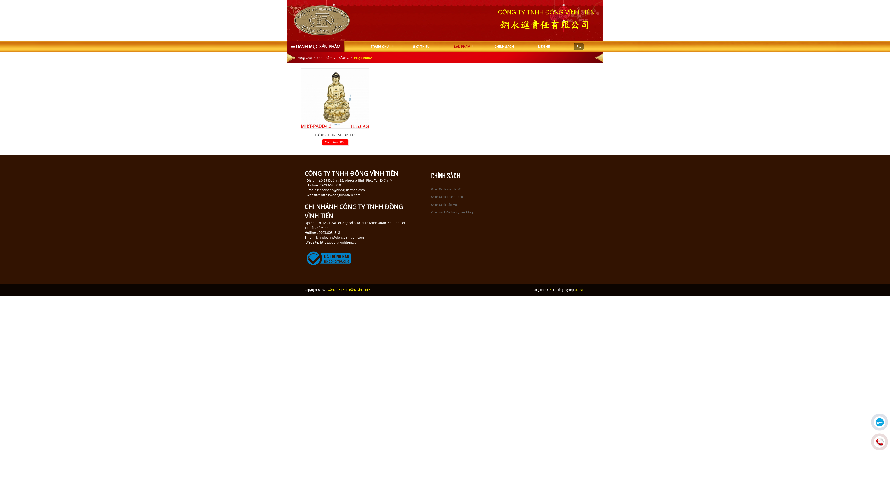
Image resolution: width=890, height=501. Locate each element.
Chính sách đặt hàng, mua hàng (452, 212)
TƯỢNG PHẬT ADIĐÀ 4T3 (335, 134)
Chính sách (504, 46)
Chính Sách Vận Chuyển (446, 189)
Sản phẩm (462, 46)
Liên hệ (544, 46)
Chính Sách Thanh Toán (447, 197)
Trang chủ (380, 46)
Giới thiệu (421, 46)
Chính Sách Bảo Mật (444, 204)
